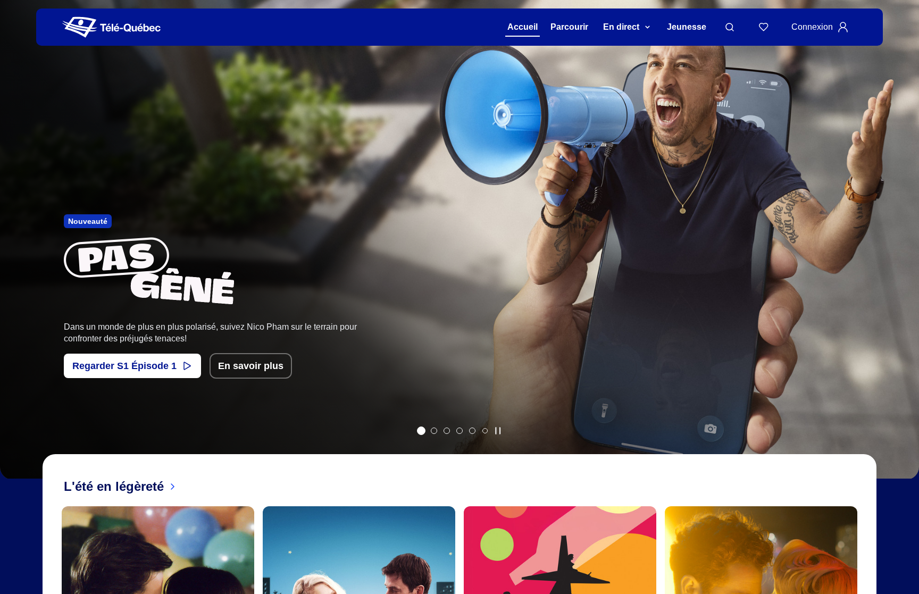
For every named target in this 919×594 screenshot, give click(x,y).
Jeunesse (686, 26)
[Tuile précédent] (15, 253)
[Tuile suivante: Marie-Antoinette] (903, 253)
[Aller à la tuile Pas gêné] (421, 430)
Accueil (522, 26)
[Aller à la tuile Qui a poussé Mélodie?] (446, 430)
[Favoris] (763, 27)
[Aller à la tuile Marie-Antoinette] (434, 430)
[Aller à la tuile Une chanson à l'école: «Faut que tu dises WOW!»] (485, 430)
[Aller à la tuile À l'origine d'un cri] (459, 430)
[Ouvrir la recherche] (729, 27)
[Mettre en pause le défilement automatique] (498, 430)
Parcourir (569, 26)
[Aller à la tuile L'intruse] (472, 430)
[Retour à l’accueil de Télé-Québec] (111, 27)
